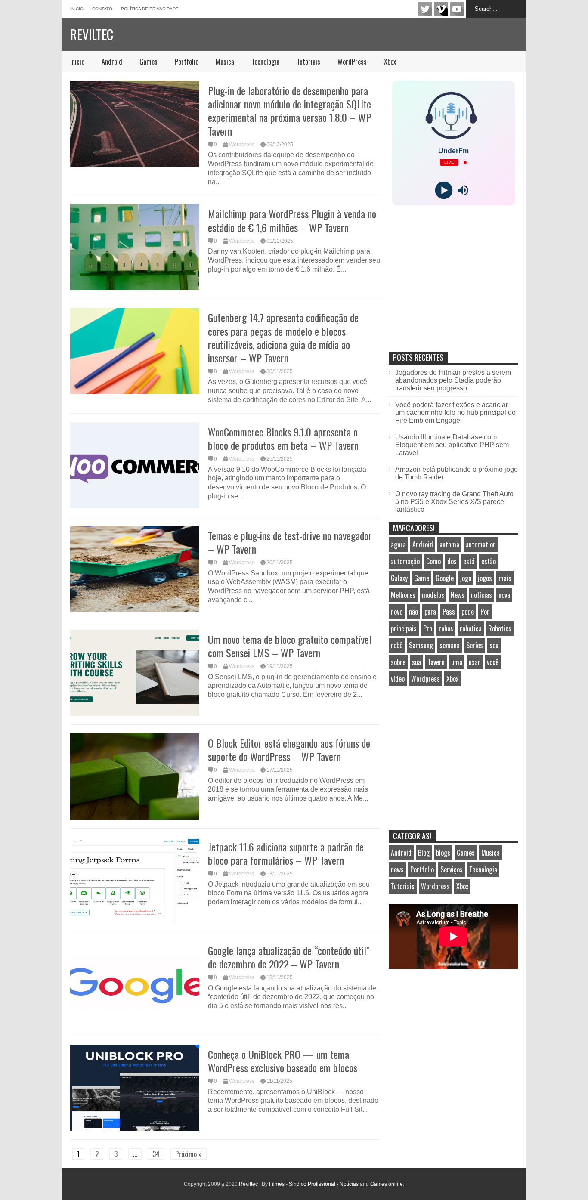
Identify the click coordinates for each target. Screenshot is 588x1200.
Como (433, 561)
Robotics (499, 628)
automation (481, 544)
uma (456, 662)
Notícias (349, 1184)
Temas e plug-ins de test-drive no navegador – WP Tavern (290, 542)
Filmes (277, 1184)
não (413, 611)
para (430, 611)
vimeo (441, 9)
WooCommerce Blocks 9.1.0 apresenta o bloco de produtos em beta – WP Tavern (283, 438)
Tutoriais (308, 61)
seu (493, 645)
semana (449, 645)
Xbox (390, 61)
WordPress (352, 61)
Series (474, 645)
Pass (449, 611)
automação (405, 561)
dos (452, 561)
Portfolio (186, 61)
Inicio (77, 8)
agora (398, 544)
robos (446, 628)
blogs (443, 852)
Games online (386, 1184)
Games (148, 61)
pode (467, 611)
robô (396, 645)
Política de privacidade (150, 8)
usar (474, 662)
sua (416, 662)
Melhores (403, 595)
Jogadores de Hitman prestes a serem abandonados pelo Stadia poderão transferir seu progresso (453, 380)
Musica (225, 61)
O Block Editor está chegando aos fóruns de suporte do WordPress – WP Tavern (289, 749)
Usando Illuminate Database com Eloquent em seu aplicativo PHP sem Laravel (452, 444)
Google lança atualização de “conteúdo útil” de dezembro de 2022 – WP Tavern (289, 957)
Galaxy (399, 578)
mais (504, 578)
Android (112, 61)
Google (445, 578)
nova (504, 595)
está (469, 561)
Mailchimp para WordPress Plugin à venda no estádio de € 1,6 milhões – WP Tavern (292, 220)
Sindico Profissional (312, 1184)
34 (156, 1154)
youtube (457, 9)
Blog (424, 852)
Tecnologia (265, 61)
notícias (481, 595)
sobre (398, 662)
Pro (427, 628)
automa (449, 544)
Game (421, 578)
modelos (433, 595)
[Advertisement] (453, 287)
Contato (102, 8)
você (492, 662)
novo (396, 611)
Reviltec (91, 34)
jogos (485, 578)
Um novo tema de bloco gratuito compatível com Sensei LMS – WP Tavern (289, 645)
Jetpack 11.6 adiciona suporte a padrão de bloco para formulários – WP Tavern (286, 853)
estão (488, 561)
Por (484, 611)
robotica (471, 628)
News (457, 595)
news (397, 869)
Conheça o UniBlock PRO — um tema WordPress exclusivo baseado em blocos (282, 1060)
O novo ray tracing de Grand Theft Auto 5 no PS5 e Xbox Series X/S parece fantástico (454, 501)
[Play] (444, 190)
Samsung (421, 645)
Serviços (451, 869)
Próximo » (188, 1154)
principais (404, 628)
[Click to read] (134, 124)
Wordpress (241, 145)
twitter (425, 9)
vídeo (398, 679)
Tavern (436, 662)
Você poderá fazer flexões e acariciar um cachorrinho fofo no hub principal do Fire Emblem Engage (455, 412)
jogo (465, 578)
